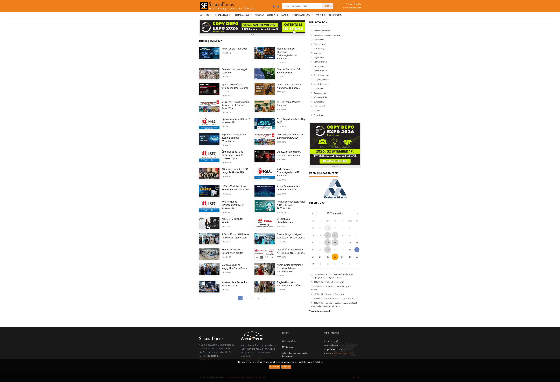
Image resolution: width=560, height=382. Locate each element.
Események (272, 15)
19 (328, 250)
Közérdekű (318, 88)
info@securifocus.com (340, 353)
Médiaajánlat (288, 347)
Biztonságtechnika (322, 30)
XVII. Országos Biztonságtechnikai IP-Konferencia (233, 205)
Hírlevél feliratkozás (352, 7)
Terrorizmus (319, 115)
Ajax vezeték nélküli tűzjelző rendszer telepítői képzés (235, 87)
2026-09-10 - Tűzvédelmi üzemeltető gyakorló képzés (332, 288)
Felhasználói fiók (353, 4)
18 (320, 250)
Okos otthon (319, 44)
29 (350, 257)
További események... (320, 311)
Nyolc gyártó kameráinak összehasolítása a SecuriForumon (290, 268)
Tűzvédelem (319, 39)
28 (342, 257)
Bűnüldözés (319, 101)
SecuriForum (336, 15)
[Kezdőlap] (201, 15)
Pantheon (321, 15)
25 (320, 257)
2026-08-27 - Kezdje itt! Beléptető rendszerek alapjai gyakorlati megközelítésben (332, 276)
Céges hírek (319, 57)
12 (328, 242)
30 (357, 257)
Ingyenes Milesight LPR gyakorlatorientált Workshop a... (234, 137)
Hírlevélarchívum (301, 15)
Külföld (317, 110)
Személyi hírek (320, 61)
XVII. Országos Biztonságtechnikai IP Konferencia (288, 172)
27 (335, 257)
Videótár (259, 15)
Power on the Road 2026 (234, 48)
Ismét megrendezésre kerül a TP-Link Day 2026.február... (291, 205)
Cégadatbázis (222, 15)
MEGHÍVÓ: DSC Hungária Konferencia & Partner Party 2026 (235, 105)
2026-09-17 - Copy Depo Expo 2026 (329, 294)
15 (350, 242)
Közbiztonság (320, 93)
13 (335, 242)
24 (313, 257)
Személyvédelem (321, 75)
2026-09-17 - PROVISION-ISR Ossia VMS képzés (334, 298)
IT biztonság (319, 48)
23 (357, 250)
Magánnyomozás (321, 79)
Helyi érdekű (319, 106)
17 (313, 250)
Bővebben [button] (274, 366)
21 (342, 250)
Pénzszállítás (320, 66)
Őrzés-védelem (320, 70)
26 (328, 257)
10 (313, 242)
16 (357, 242)
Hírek (207, 15)
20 (335, 250)
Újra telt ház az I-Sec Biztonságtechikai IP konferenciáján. (232, 155)
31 (313, 264)
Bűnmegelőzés (320, 97)
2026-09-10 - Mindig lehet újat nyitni (329, 282)
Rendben (286, 366)
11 (320, 242)
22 (350, 250)
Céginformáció (289, 341)
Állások (285, 15)
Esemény (318, 53)
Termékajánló (242, 15)
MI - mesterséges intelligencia (327, 35)
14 (342, 242)
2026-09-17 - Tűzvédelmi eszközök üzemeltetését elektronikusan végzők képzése (334, 304)
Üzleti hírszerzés (321, 84)
